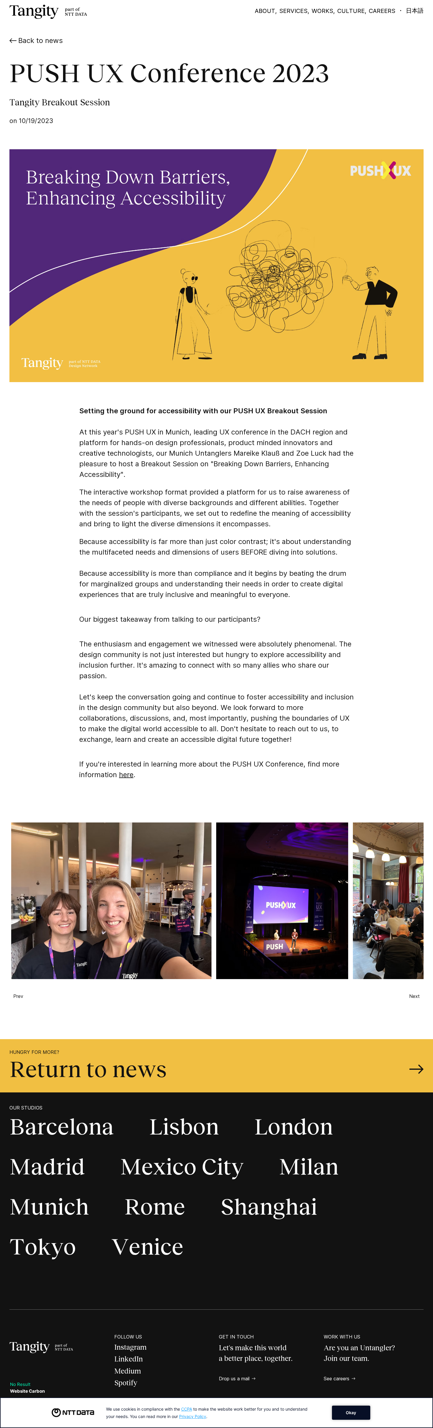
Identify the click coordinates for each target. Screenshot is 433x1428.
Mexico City (182, 1166)
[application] (216, 1412)
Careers (382, 10)
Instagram (130, 1347)
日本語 (415, 10)
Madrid (47, 1166)
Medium (127, 1371)
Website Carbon (27, 1391)
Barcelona (61, 1126)
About (265, 10)
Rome (154, 1206)
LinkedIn (128, 1359)
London (293, 1126)
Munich (49, 1206)
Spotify (125, 1383)
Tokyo (42, 1246)
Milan (308, 1166)
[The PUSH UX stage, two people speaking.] (279, 900)
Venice (147, 1246)
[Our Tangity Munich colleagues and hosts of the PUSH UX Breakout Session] (108, 900)
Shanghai (269, 1206)
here (126, 774)
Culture (351, 10)
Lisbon (184, 1126)
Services (293, 10)
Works (322, 10)
